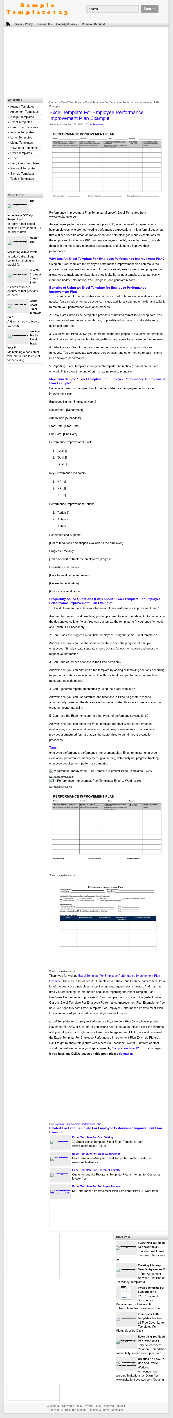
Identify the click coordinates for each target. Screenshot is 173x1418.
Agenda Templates (22, 106)
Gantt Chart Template (24, 127)
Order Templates (21, 153)
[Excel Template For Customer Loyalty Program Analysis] (60, 1173)
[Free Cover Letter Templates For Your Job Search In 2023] (126, 1317)
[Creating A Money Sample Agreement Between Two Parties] (126, 1268)
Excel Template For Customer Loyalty (96, 1170)
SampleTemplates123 (126, 1048)
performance (88, 1124)
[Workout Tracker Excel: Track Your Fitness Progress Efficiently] (18, 334)
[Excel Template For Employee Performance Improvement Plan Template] (60, 1193)
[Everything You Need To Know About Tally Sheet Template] (126, 1340)
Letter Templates (21, 137)
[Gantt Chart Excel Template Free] (18, 304)
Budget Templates (22, 117)
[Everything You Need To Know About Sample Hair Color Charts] (126, 1246)
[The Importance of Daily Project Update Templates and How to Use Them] (18, 204)
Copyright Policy (66, 24)
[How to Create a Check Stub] (18, 273)
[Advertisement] (89, 63)
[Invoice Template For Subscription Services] (126, 1298)
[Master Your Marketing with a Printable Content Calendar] (18, 241)
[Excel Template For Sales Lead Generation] (60, 1157)
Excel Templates (71, 102)
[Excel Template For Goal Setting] (60, 1140)
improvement (73, 1124)
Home (53, 102)
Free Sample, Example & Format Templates (97, 1410)
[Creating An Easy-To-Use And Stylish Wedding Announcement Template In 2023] (126, 1366)
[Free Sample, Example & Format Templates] (37, 19)
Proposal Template (22, 168)
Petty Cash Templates (24, 163)
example (60, 1124)
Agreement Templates (24, 111)
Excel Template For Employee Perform (96, 1186)
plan (99, 1124)
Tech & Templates (22, 178)
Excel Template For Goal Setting (92, 1137)
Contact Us (44, 24)
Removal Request (93, 24)
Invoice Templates (22, 132)
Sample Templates (22, 173)
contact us (126, 1053)
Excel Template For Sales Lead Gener (96, 1153)
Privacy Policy (23, 24)
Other (14, 158)
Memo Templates (21, 142)
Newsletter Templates (24, 147)
